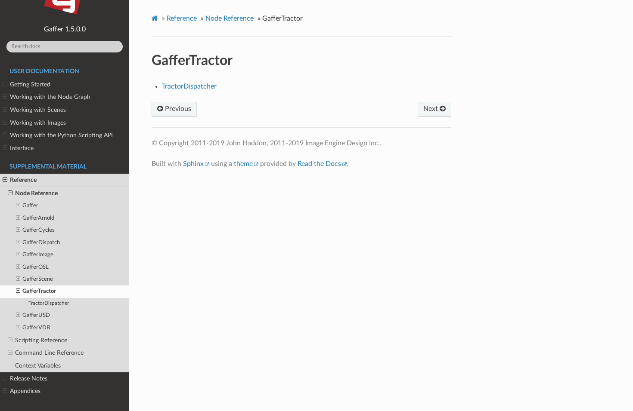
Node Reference (36, 193)
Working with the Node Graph (50, 97)
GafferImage (37, 255)
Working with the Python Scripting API (61, 135)
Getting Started (30, 84)
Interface (22, 148)
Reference (23, 180)
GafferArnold (38, 218)
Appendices (25, 391)
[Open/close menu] (5, 85)
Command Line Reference (49, 353)
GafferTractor (39, 291)
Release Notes (28, 378)
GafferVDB (36, 328)
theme (243, 163)
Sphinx (193, 163)
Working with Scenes (38, 110)
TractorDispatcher (48, 303)
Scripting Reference (41, 340)
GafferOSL (35, 267)
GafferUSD (36, 315)
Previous (177, 108)
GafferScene (37, 279)
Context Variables (38, 365)
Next (431, 108)
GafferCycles (38, 230)
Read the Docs (319, 163)
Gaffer (30, 206)
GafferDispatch (41, 242)
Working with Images (38, 123)
